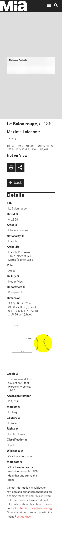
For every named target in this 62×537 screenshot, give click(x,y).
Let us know (24, 516)
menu (49, 5)
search (56, 5)
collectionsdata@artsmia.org (34, 508)
